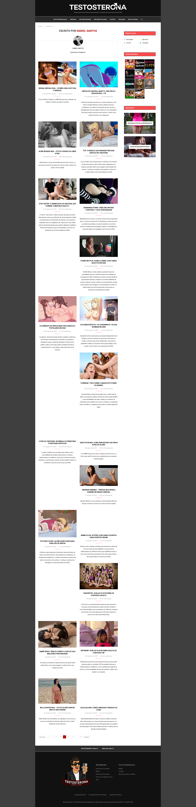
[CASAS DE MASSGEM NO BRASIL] (140, 146)
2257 (97, 780)
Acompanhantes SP (80, 795)
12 (80, 736)
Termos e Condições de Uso (104, 777)
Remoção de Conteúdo (103, 768)
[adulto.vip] (149, 80)
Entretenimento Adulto (89, 748)
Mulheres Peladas (100, 19)
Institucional (133, 19)
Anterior (42, 737)
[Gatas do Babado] (140, 61)
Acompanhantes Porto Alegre (97, 795)
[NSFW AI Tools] (130, 90)
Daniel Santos (78, 48)
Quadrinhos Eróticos (116, 795)
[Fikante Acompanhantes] (130, 80)
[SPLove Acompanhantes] (140, 90)
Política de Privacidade (102, 774)
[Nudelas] (130, 71)
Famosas (73, 19)
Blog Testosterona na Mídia (127, 774)
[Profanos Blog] (140, 80)
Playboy (112, 19)
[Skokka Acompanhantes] (140, 71)
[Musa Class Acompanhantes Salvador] (149, 61)
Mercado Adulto (108, 748)
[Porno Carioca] (149, 71)
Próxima (86, 737)
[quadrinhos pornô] (130, 61)
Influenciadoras (85, 19)
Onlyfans (122, 19)
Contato (121, 771)
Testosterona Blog (60, 19)
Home (40, 26)
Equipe (121, 768)
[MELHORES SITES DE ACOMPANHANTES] (140, 123)
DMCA (98, 771)
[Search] (142, 19)
